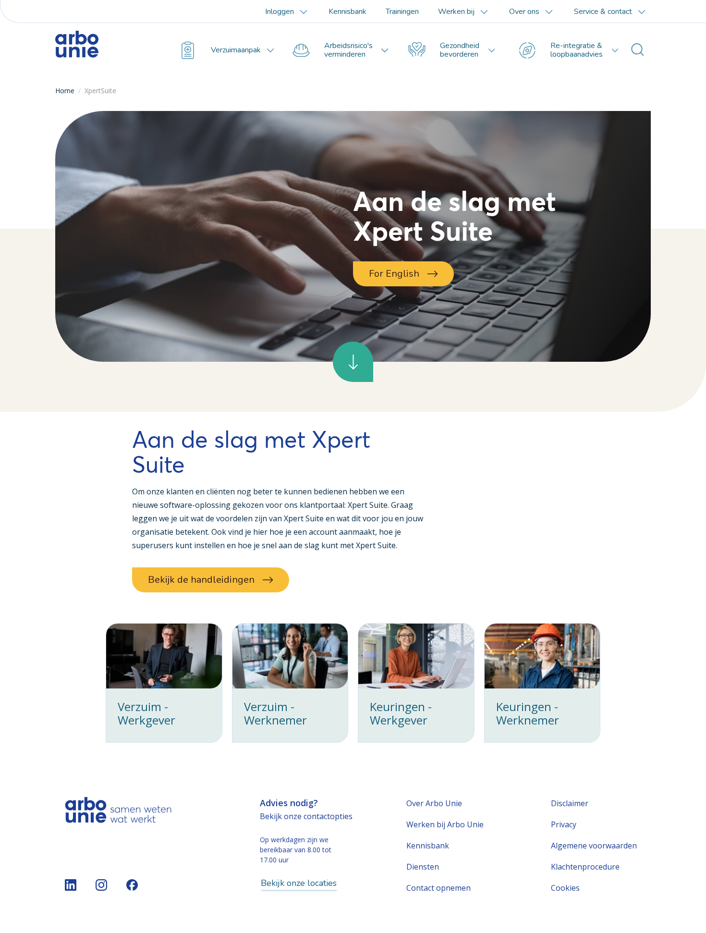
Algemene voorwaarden (594, 845)
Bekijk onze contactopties (306, 816)
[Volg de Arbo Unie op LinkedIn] (70, 885)
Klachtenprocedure (585, 866)
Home (64, 90)
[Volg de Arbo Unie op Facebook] (132, 885)
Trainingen (402, 11)
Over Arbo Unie (434, 803)
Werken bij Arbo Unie (445, 824)
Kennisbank (347, 11)
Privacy (563, 824)
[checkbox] (164, 683)
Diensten (422, 866)
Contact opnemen (438, 888)
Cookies (565, 888)
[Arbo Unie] (100, 50)
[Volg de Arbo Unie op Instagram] (101, 885)
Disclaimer (569, 803)
